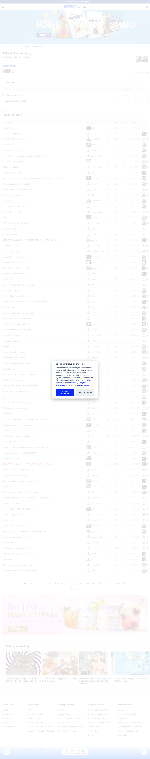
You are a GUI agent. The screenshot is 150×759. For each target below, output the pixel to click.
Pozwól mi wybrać (82, 385)
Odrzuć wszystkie (85, 392)
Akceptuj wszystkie (65, 392)
